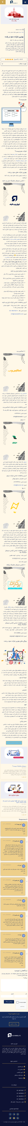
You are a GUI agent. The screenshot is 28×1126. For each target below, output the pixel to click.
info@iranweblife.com (17, 314)
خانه (22, 32)
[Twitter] (10, 1118)
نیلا (22, 531)
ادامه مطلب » (24, 777)
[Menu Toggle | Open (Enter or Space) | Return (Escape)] (25, 2)
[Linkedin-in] (17, 1118)
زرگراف (9, 607)
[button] (14, 743)
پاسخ (24, 833)
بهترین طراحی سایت (15, 239)
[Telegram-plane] (14, 1114)
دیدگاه (25, 978)
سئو (20, 32)
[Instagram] (17, 1114)
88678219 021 (13, 311)
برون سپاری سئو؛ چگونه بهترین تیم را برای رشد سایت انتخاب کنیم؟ (14, 802)
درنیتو (25, 462)
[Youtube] (14, 1118)
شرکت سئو (14, 154)
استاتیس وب (23, 394)
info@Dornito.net (18, 485)
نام (26, 994)
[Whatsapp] (10, 1114)
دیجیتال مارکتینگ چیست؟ (19, 766)
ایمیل (12, 994)
